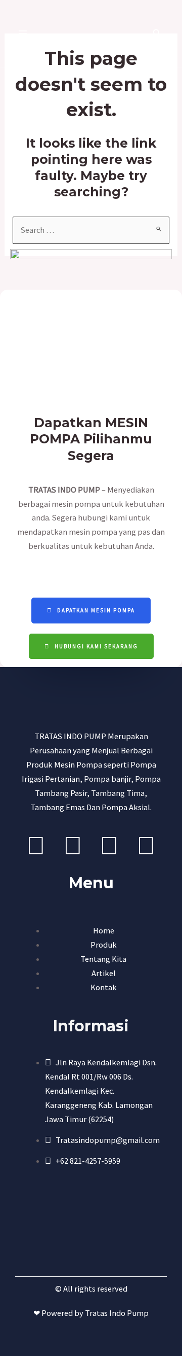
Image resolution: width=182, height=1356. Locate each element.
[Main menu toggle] (23, 34)
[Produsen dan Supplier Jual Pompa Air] (87, 33)
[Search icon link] (157, 34)
